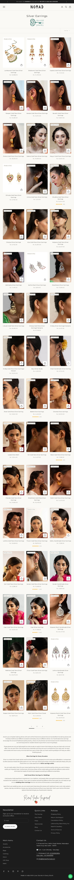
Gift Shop (6, 860)
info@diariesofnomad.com (46, 859)
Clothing (5, 854)
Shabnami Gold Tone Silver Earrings (37, 71)
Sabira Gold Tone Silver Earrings (37, 156)
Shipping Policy (56, 814)
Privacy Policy (55, 833)
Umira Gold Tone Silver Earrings (37, 197)
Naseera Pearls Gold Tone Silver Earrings (60, 714)
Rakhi (4, 863)
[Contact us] (70, 876)
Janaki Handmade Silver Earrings (60, 585)
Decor (5, 857)
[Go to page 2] (42, 726)
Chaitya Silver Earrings (13, 242)
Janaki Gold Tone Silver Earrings (37, 584)
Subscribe (10, 826)
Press (36, 821)
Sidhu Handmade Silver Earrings (60, 541)
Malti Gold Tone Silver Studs (37, 713)
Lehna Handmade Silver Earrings (60, 671)
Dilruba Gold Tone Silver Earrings (13, 196)
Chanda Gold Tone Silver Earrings (13, 499)
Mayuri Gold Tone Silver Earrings (60, 156)
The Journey (38, 814)
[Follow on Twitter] (8, 871)
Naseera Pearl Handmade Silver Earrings (60, 628)
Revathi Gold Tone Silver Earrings (60, 114)
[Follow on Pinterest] (18, 871)
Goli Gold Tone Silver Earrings (13, 584)
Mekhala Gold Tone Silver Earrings (13, 671)
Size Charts (38, 817)
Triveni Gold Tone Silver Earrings (37, 541)
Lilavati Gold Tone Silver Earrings (13, 326)
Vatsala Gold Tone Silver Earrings (37, 113)
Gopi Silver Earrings (37, 627)
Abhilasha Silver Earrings (13, 285)
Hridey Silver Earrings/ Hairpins (60, 326)
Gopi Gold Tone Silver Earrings (13, 627)
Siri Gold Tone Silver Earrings (37, 455)
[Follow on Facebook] (4, 871)
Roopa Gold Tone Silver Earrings (13, 713)
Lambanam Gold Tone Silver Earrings (13, 71)
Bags (4, 850)
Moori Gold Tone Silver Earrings (60, 455)
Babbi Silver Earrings (37, 411)
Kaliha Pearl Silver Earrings (37, 285)
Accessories (6, 847)
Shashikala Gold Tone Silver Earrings (37, 499)
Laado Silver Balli (13, 455)
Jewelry (5, 844)
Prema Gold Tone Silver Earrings (13, 156)
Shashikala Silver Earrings (60, 285)
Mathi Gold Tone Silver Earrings (60, 498)
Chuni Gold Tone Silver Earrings (37, 670)
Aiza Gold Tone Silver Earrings (37, 242)
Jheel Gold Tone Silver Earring (13, 411)
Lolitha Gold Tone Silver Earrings (13, 541)
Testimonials (39, 824)
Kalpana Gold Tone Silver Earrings (60, 243)
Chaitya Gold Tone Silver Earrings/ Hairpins (37, 327)
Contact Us (38, 830)
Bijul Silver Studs (37, 369)
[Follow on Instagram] (13, 871)
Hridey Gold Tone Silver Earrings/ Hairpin (13, 370)
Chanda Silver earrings (60, 411)
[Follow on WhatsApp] (22, 871)
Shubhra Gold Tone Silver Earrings (60, 198)
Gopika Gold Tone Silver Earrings (60, 70)
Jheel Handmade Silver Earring (60, 369)
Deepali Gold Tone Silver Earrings (13, 114)
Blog (36, 827)
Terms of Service (56, 830)
